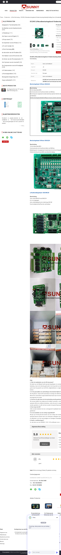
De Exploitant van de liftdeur (10, 42)
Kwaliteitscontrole (52, 10)
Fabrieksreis (40, 10)
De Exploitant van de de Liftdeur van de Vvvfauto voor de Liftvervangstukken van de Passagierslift (25, 533)
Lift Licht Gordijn (6, 46)
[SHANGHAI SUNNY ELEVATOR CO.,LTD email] (4, 137)
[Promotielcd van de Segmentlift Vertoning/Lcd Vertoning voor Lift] (35, 506)
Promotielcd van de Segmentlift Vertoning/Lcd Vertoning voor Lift (35, 514)
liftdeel (43, 470)
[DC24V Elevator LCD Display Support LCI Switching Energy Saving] (39, 33)
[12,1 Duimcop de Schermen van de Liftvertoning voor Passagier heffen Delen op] (48, 506)
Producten (13, 10)
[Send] (57, 552)
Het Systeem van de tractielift (10, 62)
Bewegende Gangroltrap (8, 77)
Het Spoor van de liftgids (9, 36)
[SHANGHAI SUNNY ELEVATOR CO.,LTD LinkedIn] (6, 2)
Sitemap (2, 543)
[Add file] (29, 552)
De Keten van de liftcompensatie (11, 59)
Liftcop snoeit (6, 39)
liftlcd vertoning (37, 470)
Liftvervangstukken (7, 73)
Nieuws (2, 541)
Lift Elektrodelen (7, 70)
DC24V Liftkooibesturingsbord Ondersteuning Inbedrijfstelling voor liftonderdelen (39, 50)
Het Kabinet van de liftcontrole (10, 56)
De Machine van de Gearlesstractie (12, 28)
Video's (21, 10)
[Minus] (57, 517)
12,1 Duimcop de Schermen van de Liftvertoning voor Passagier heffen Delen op (48, 514)
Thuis (1, 17)
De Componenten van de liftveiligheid (12, 65)
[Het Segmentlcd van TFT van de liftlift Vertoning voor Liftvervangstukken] (3, 90)
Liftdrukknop (5, 33)
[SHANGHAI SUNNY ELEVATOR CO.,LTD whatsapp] (8, 137)
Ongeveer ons (30, 10)
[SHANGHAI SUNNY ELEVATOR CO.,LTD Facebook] (3, 2)
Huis (6, 10)
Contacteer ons (4, 539)
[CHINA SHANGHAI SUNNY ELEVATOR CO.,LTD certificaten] (6, 104)
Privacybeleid (5, 552)
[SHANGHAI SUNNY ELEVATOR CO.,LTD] (30, 7)
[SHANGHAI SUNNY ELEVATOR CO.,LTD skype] (12, 137)
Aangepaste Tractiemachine (10, 25)
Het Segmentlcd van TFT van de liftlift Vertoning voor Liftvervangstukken (15, 91)
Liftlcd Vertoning (15, 17)
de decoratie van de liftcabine (10, 52)
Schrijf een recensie (45, 444)
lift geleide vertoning (51, 470)
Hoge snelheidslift (7, 80)
